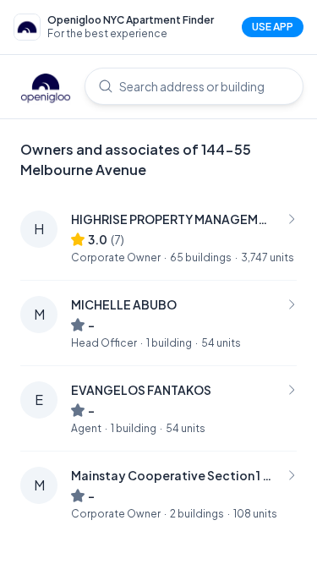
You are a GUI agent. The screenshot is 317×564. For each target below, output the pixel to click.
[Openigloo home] (45, 90)
